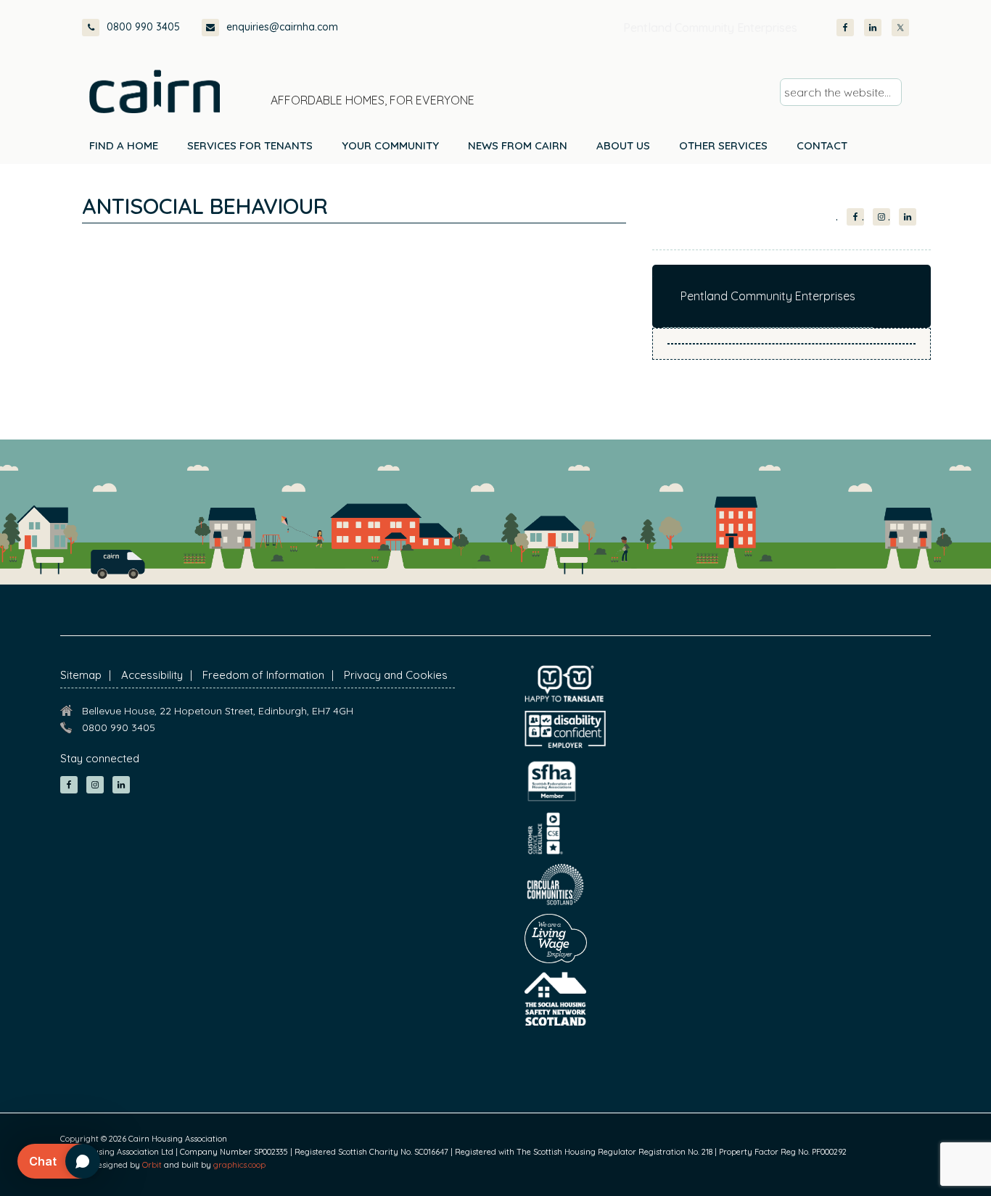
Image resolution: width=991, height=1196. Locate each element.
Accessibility (152, 675)
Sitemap (81, 675)
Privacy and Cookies (396, 675)
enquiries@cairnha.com (282, 26)
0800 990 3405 (143, 26)
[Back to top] (902, 1158)
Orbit (152, 1165)
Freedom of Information (263, 675)
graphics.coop (239, 1165)
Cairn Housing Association (154, 91)
